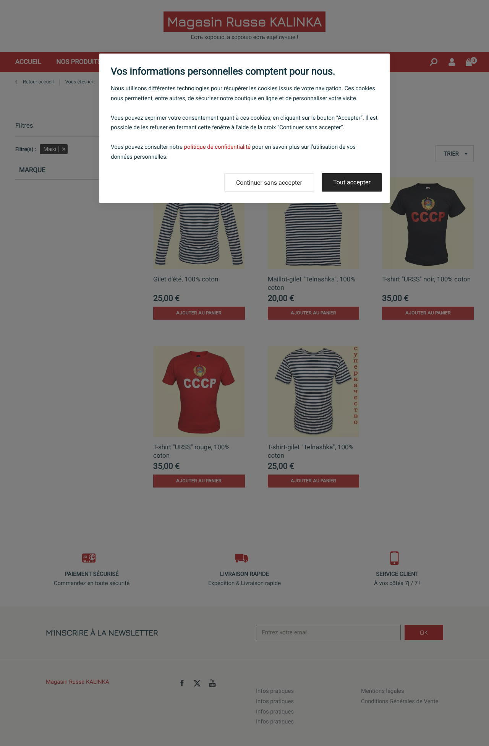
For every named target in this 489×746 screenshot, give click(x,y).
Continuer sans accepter (269, 182)
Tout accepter (352, 182)
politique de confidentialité (217, 146)
